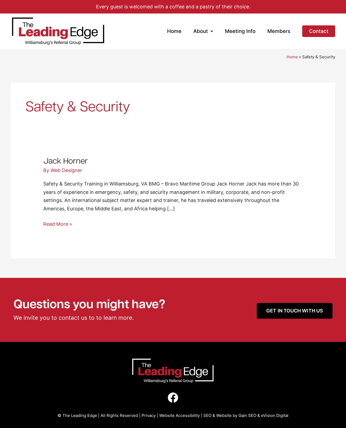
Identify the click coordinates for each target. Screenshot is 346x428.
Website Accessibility (179, 415)
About (200, 31)
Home (174, 31)
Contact (318, 31)
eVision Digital (274, 415)
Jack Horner (65, 160)
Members (278, 31)
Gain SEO (247, 415)
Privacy (149, 415)
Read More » (57, 223)
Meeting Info (240, 31)
